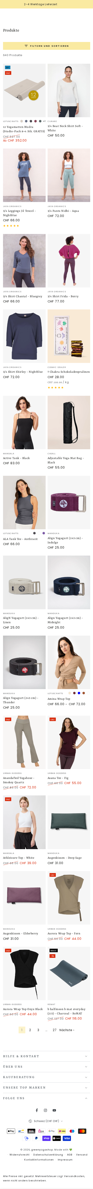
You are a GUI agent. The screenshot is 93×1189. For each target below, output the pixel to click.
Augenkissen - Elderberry (20, 933)
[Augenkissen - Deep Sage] (69, 822)
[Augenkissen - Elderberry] (24, 898)
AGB (69, 1154)
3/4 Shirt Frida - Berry (63, 296)
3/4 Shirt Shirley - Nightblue (23, 372)
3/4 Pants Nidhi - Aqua (63, 211)
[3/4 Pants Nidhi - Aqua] (69, 175)
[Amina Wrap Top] (69, 662)
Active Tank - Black (16, 458)
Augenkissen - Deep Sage (65, 858)
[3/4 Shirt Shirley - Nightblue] (24, 336)
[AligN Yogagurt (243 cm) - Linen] (24, 582)
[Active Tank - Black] (24, 422)
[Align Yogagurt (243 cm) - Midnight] (69, 582)
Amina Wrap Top (59, 699)
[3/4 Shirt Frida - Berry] (69, 260)
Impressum (65, 1159)
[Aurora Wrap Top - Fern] (69, 898)
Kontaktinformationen (39, 1159)
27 (54, 1030)
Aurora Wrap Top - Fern (64, 933)
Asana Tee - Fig (58, 778)
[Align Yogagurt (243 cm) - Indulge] (69, 502)
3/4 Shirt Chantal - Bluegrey (22, 296)
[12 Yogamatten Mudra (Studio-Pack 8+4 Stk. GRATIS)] (24, 90)
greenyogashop (42, 1149)
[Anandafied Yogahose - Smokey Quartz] (24, 742)
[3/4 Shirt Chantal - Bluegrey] (24, 260)
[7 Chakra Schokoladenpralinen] (69, 336)
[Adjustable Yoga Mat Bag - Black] (69, 422)
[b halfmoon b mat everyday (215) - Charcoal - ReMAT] (69, 973)
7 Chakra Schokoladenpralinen (69, 372)
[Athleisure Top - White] (24, 822)
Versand (81, 1154)
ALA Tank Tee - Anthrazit (20, 539)
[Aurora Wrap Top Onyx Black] (24, 973)
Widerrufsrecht (20, 1154)
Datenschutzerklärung (48, 1154)
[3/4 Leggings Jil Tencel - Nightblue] (24, 175)
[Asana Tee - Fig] (69, 742)
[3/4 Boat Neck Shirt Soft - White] (69, 90)
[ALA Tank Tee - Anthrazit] (24, 502)
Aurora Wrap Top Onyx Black (23, 1009)
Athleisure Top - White (18, 858)
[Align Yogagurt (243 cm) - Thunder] (24, 662)
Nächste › (66, 1030)
